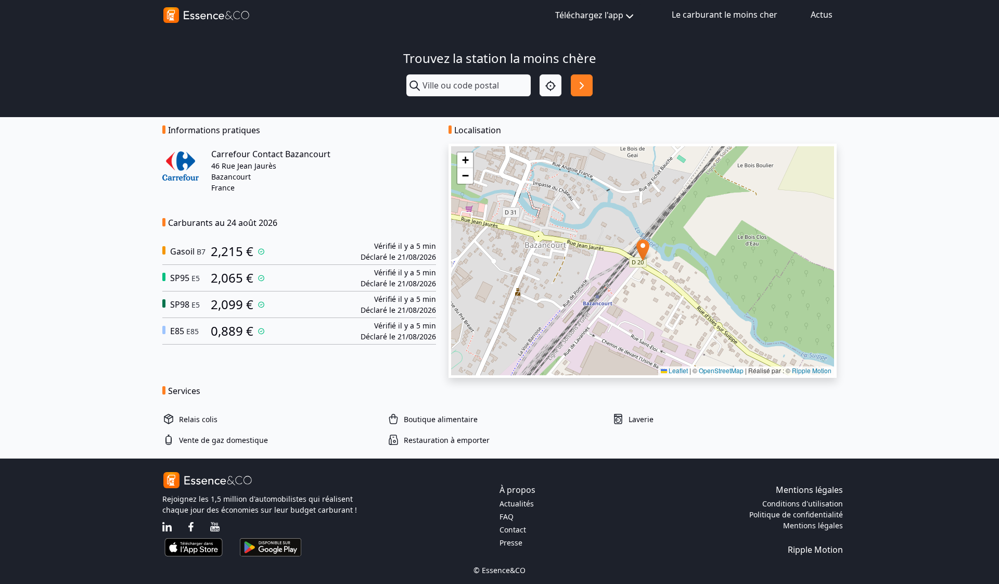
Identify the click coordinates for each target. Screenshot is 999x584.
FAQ (506, 517)
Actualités (516, 504)
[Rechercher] (582, 85)
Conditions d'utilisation (802, 504)
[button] (642, 250)
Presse (510, 543)
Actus (821, 14)
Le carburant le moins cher (724, 14)
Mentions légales (813, 525)
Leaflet (677, 370)
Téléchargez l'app (589, 15)
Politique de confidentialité (796, 514)
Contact (512, 530)
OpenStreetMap (721, 370)
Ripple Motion (811, 370)
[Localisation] (550, 85)
